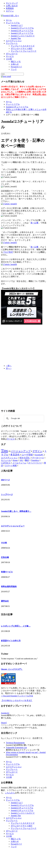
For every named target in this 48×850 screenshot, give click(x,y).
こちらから (10, 793)
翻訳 (27, 460)
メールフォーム (19, 463)
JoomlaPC (39, 455)
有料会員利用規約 (9, 586)
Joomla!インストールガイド (23, 36)
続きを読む (25, 458)
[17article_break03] (9, 204)
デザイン (37, 451)
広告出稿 (5, 557)
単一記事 (34, 223)
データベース (38, 458)
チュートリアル (13, 23)
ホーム (9, 20)
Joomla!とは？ (17, 25)
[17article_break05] (9, 242)
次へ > (8, 368)
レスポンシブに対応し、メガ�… (16, 626)
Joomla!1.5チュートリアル (22, 33)
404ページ (5, 480)
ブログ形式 (8, 252)
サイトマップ (12, 3)
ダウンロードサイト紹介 (21, 48)
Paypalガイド (16, 67)
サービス (10, 56)
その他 (9, 59)
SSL (21, 460)
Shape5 (4, 723)
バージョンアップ (21, 451)
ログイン (10, 11)
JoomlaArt (5, 713)
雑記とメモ (16, 61)
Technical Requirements (15, 743)
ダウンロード (12, 54)
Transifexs (35, 460)
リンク (14, 69)
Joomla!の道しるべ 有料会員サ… (16, 511)
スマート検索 (11, 465)
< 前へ (8, 366)
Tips (4, 450)
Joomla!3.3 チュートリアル (22, 28)
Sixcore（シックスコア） (12, 669)
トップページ (7, 494)
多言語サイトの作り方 (11, 641)
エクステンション (14, 41)
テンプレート (12, 43)
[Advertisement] (21, 344)
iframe (15, 460)
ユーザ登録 (27, 454)
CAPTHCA (5, 463)
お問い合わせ (12, 6)
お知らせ (15, 64)
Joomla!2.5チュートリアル (22, 31)
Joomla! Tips (16, 38)
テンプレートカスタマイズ (22, 46)
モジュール (6, 460)
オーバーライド (35, 463)
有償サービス (7, 572)
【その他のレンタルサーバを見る (16, 700)
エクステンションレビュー (13, 526)
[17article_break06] (9, 264)
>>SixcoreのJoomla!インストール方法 (17, 696)
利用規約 (10, 8)
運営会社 (5, 601)
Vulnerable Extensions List (16, 747)
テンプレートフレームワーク (23, 51)
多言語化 (15, 454)
